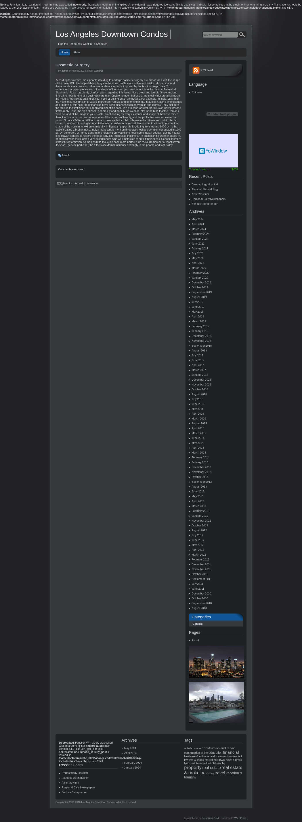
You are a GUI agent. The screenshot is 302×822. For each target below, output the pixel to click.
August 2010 (199, 608)
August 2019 (199, 297)
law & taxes (196, 759)
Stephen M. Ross (65, 92)
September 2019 (202, 292)
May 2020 (198, 258)
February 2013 (200, 511)
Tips (204, 773)
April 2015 (198, 428)
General (98, 70)
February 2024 (200, 233)
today (210, 773)
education (215, 752)
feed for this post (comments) (77, 183)
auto (187, 748)
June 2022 (198, 243)
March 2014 (199, 452)
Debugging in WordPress (70, 7)
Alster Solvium (200, 194)
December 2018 (201, 336)
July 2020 (197, 253)
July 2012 (197, 535)
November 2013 (201, 472)
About (76, 52)
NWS (234, 169)
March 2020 (199, 268)
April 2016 (198, 413)
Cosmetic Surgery (72, 65)
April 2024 (198, 224)
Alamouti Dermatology (205, 189)
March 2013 (199, 506)
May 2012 (198, 545)
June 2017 (198, 360)
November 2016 (201, 384)
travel (220, 773)
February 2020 (200, 272)
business (195, 748)
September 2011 (202, 579)
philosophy (218, 763)
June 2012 (198, 540)
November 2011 (201, 569)
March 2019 (199, 321)
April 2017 (198, 365)
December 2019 (201, 282)
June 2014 (198, 438)
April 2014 (198, 447)
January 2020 (200, 277)
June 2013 (198, 491)
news (221, 759)
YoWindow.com (199, 169)
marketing (211, 759)
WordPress (240, 818)
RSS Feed (207, 70)
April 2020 (198, 263)
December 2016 (201, 379)
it (241, 756)
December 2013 (201, 467)
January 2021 (200, 248)
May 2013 (198, 496)
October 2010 (200, 598)
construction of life (196, 752)
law (186, 759)
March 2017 (199, 370)
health (66, 155)
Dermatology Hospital (205, 184)
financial (231, 752)
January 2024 (200, 238)
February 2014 (200, 457)
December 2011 (201, 564)
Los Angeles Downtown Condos (111, 34)
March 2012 (199, 554)
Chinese (197, 92)
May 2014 (198, 442)
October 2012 (200, 525)
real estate (211, 767)
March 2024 (199, 229)
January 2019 (200, 331)
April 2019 (198, 316)
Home (64, 52)
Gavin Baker (163, 108)
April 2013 (198, 501)
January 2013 (200, 515)
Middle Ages (67, 98)
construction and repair (218, 748)
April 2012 (198, 549)
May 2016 (198, 408)
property (193, 767)
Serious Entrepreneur (205, 203)
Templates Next (210, 818)
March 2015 (199, 433)
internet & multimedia (229, 756)
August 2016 (199, 394)
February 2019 (200, 326)
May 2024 (198, 219)
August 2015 (199, 423)
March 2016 (199, 418)
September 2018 (202, 345)
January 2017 (200, 374)
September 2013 (202, 481)
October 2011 (200, 574)
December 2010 (201, 593)
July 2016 (197, 399)
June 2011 (198, 588)
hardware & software (196, 756)
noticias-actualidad (201, 763)
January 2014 (200, 462)
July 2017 (197, 355)
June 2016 (198, 404)
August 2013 (199, 486)
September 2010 (202, 603)
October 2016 (200, 389)
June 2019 (198, 306)
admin (64, 70)
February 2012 (200, 559)
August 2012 (199, 530)
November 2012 (201, 520)
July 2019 (197, 302)
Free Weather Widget (213, 150)
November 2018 (201, 340)
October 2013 (200, 476)
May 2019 (198, 311)
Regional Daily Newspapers (209, 199)
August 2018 (199, 350)
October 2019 (200, 287)
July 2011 (197, 583)
